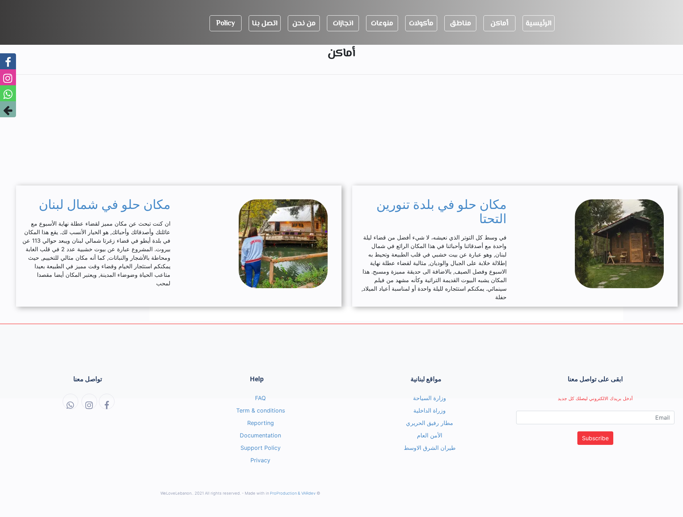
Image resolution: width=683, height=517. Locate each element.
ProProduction (283, 493)
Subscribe (595, 438)
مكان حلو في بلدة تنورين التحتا (441, 211)
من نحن (304, 23)
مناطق (460, 23)
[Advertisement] (341, 130)
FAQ (260, 398)
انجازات (343, 23)
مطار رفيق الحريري (429, 422)
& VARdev (307, 493)
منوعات (382, 23)
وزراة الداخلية (429, 410)
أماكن (499, 23)
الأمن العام (429, 435)
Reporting (260, 422)
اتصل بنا (264, 23)
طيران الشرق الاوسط (430, 447)
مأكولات (421, 23)
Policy (225, 23)
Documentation (260, 435)
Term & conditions (260, 410)
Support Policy (260, 447)
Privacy (260, 460)
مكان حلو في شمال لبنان (104, 204)
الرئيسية (538, 23)
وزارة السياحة (429, 398)
